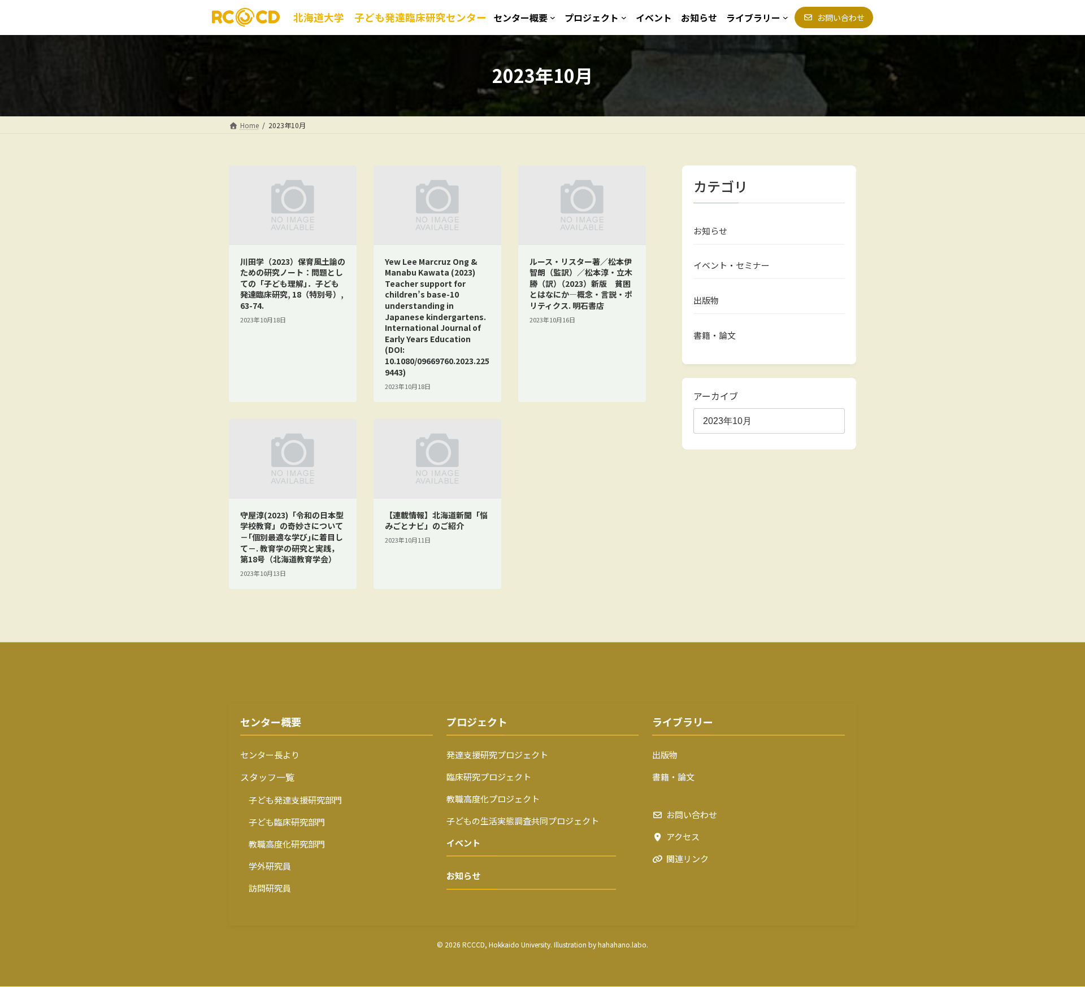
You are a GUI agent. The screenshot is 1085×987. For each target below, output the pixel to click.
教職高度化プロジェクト (493, 799)
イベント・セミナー (731, 265)
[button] (834, 17)
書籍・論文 (714, 334)
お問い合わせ (691, 814)
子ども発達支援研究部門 (291, 800)
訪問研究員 (265, 888)
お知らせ (710, 230)
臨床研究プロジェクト (488, 777)
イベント (463, 843)
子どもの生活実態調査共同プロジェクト (522, 821)
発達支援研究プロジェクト (497, 755)
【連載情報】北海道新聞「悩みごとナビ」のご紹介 (436, 520)
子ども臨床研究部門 (282, 822)
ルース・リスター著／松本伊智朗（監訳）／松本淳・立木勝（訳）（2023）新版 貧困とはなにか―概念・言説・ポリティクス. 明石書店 (581, 283)
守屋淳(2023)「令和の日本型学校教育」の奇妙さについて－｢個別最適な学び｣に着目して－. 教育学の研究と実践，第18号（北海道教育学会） (292, 537)
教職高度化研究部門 (282, 844)
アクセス (683, 836)
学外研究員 (265, 866)
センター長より (270, 755)
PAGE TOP (1051, 947)
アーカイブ (715, 395)
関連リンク (687, 858)
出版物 (706, 300)
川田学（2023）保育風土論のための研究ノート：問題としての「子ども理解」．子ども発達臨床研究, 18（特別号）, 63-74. (292, 283)
